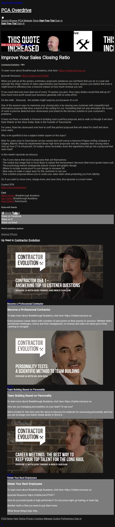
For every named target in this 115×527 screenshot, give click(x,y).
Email (17, 213)
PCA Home (7, 518)
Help (16, 518)
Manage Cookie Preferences (59, 518)
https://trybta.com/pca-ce (72, 70)
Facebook (6, 213)
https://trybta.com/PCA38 (35, 75)
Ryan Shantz (8, 201)
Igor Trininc (7, 198)
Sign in (59, 20)
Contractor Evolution (10, 65)
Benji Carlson (8, 195)
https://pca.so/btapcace (13, 187)
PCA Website (25, 20)
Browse (13, 20)
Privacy (30, 518)
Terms (22, 518)
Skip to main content (11, 2)
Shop (36, 20)
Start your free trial (11, 44)
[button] (3, 18)
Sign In (21, 23)
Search (5, 20)
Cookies (39, 518)
